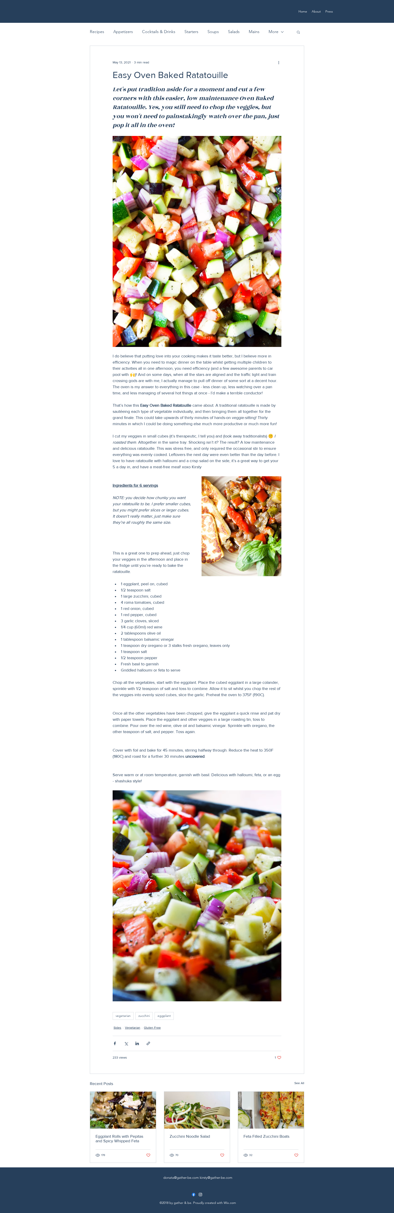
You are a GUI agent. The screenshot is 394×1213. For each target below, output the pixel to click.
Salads (234, 31)
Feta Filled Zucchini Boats (266, 1136)
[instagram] (200, 1194)
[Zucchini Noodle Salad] (197, 1110)
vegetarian (123, 1016)
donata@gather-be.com (181, 1177)
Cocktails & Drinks (158, 31)
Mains (254, 31)
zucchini (144, 1016)
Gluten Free (152, 1027)
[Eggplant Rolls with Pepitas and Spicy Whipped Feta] (123, 1110)
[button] (298, 32)
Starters (191, 31)
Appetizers (123, 31)
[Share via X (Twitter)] (126, 1043)
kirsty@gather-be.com (216, 1177)
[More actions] (278, 62)
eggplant (164, 1016)
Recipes (97, 31)
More (273, 31)
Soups (213, 31)
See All (299, 1083)
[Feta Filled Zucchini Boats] (271, 1110)
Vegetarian (132, 1027)
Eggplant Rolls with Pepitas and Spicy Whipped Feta (119, 1138)
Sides (117, 1027)
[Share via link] (148, 1043)
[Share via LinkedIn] (137, 1043)
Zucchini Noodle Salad (190, 1136)
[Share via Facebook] (115, 1043)
